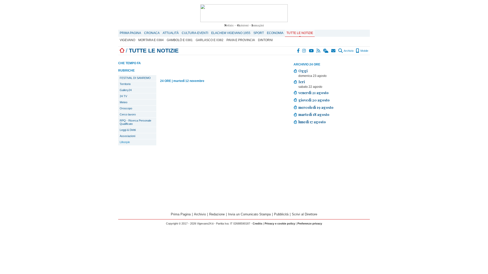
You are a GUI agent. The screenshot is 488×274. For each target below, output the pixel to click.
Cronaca (152, 33)
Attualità (171, 33)
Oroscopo (126, 108)
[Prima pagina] (122, 50)
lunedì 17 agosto (312, 121)
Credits (257, 223)
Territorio (125, 83)
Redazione (217, 214)
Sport (258, 33)
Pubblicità (281, 214)
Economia (275, 33)
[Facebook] (298, 50)
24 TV (123, 96)
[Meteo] (326, 50)
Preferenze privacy (309, 223)
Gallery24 (126, 90)
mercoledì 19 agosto (315, 107)
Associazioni (127, 136)
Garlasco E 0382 (209, 40)
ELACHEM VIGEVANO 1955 (230, 33)
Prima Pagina (130, 33)
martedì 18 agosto (313, 114)
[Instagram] (304, 50)
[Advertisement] (332, 169)
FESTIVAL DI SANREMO (135, 77)
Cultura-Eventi (195, 33)
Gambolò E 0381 (180, 40)
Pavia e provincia (240, 40)
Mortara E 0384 (151, 40)
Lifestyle (125, 142)
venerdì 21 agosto (313, 92)
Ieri (301, 81)
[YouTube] (311, 50)
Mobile (364, 50)
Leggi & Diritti (128, 129)
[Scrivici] (333, 50)
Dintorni (265, 40)
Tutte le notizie (299, 33)
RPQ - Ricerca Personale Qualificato (135, 122)
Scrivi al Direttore (304, 214)
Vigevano (127, 40)
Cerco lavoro (128, 114)
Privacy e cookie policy (280, 223)
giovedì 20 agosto (314, 99)
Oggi (303, 70)
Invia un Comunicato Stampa (249, 214)
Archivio (348, 50)
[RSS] (318, 50)
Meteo (123, 102)
